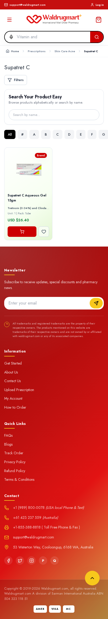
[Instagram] (31, 560)
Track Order (13, 453)
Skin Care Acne (65, 51)
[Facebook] (8, 560)
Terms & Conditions (19, 479)
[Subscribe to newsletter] (96, 303)
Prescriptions (37, 51)
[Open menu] (9, 19)
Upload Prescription (19, 389)
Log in (100, 5)
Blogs (8, 444)
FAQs (8, 435)
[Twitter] (20, 560)
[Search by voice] (10, 36)
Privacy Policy (14, 462)
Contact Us (12, 380)
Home (15, 51)
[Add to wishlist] (44, 231)
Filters (19, 79)
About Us (11, 372)
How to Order (15, 407)
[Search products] (96, 36)
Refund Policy (14, 470)
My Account (13, 398)
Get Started (13, 363)
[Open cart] (98, 19)
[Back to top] (92, 578)
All (10, 134)
